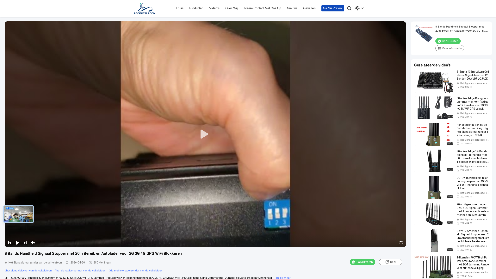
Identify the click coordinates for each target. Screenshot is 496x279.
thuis (179, 8)
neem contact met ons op (262, 8)
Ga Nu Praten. (333, 8)
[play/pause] (17, 242)
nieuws (292, 8)
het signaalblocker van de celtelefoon (29, 270)
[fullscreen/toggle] (401, 242)
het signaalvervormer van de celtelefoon (81, 270)
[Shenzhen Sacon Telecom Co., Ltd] (153, 8)
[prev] (10, 242)
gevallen (309, 8)
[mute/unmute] (33, 242)
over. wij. (232, 8)
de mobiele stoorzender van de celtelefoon (136, 270)
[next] (25, 242)
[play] (205, 134)
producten (196, 8)
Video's (214, 8)
